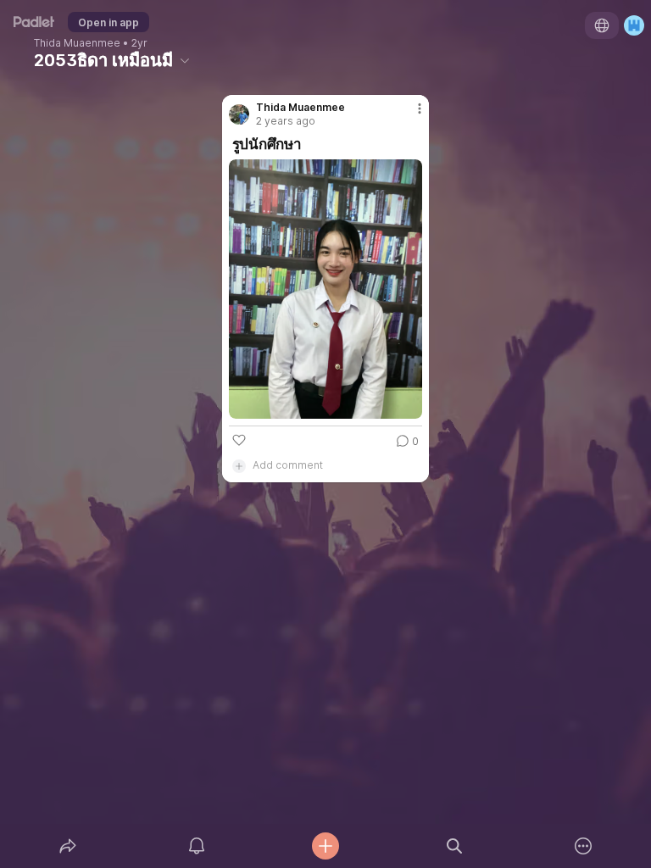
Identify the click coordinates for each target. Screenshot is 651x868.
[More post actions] (408, 115)
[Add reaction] (239, 440)
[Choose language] (602, 25)
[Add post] (325, 846)
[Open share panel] (68, 846)
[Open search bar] (454, 846)
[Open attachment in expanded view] (326, 289)
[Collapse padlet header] (185, 60)
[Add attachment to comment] (239, 465)
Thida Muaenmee (77, 43)
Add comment (288, 465)
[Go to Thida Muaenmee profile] (239, 114)
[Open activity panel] (197, 846)
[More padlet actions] (583, 846)
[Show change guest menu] (634, 25)
